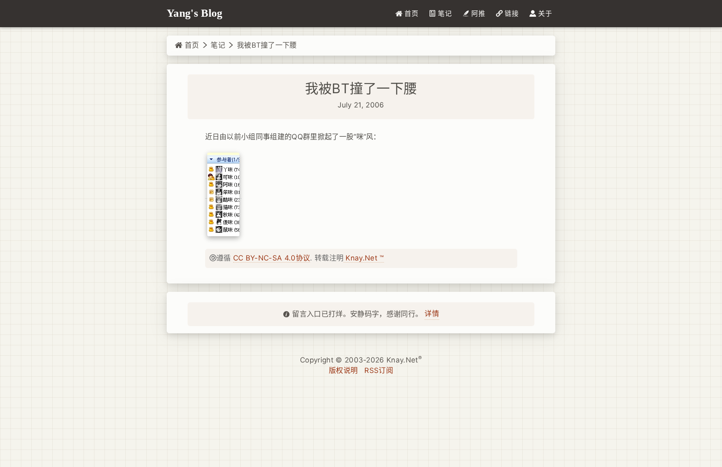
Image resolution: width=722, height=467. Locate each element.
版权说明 (343, 370)
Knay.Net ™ (363, 258)
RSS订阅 (378, 370)
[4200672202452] (223, 194)
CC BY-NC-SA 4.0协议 (271, 258)
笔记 (218, 45)
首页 (190, 45)
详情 (432, 313)
